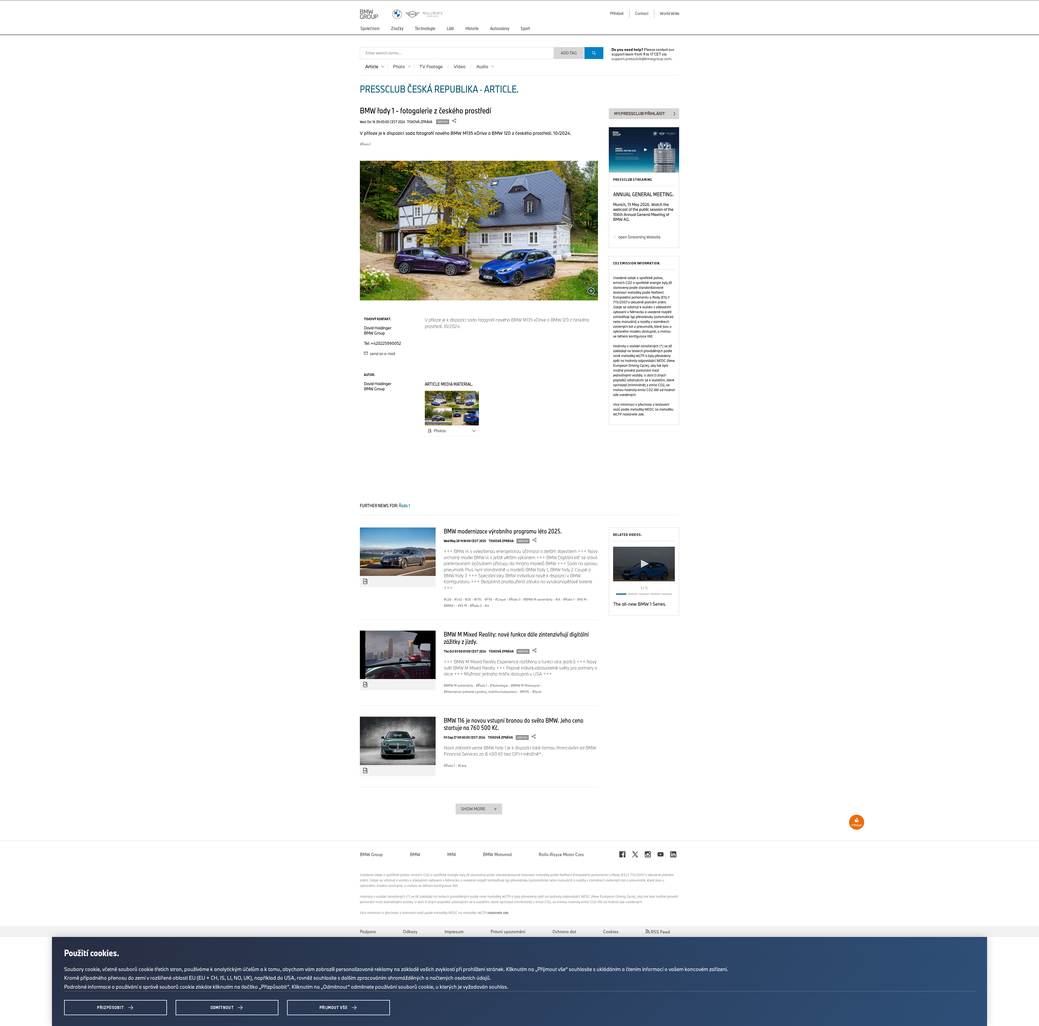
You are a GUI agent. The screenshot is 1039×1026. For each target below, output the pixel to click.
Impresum (454, 931)
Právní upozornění (508, 931)
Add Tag (569, 52)
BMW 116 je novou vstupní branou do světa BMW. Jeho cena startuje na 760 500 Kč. (513, 724)
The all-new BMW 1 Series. (639, 604)
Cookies (611, 931)
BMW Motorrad (497, 854)
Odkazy (410, 931)
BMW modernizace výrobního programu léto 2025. (503, 531)
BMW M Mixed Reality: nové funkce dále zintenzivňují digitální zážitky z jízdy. (516, 637)
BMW (415, 854)
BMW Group (371, 854)
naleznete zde (633, 414)
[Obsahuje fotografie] (365, 581)
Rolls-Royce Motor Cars (561, 854)
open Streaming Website (639, 237)
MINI (451, 854)
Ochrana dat (564, 931)
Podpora (368, 931)
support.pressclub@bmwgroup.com (641, 58)
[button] (644, 564)
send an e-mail (382, 353)
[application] (644, 564)
